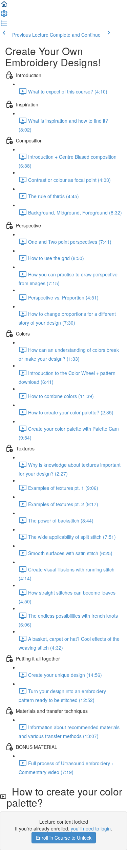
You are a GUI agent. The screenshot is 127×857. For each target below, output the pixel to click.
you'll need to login (91, 828)
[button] (4, 6)
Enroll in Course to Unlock (63, 837)
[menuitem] (4, 15)
